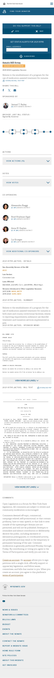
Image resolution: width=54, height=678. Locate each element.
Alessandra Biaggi (19, 205)
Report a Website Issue (15, 646)
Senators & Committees (15, 615)
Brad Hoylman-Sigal (20, 217)
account (27, 560)
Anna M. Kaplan (18, 228)
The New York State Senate (15, 4)
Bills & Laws (9, 620)
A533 (5, 270)
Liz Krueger (16, 239)
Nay (42, 31)
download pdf (45, 388)
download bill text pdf (14, 81)
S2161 (14, 294)
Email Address (13, 47)
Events (6, 629)
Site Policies (9, 655)
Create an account (11, 560)
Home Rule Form (11, 651)
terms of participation (13, 575)
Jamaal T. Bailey (18, 104)
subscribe (29, 56)
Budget (6, 624)
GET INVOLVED (10, 665)
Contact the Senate (13, 641)
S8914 (13, 291)
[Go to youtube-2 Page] (4, 601)
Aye (17, 31)
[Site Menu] (51, 4)
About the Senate (12, 634)
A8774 (19, 291)
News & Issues (10, 610)
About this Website (13, 660)
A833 (19, 294)
